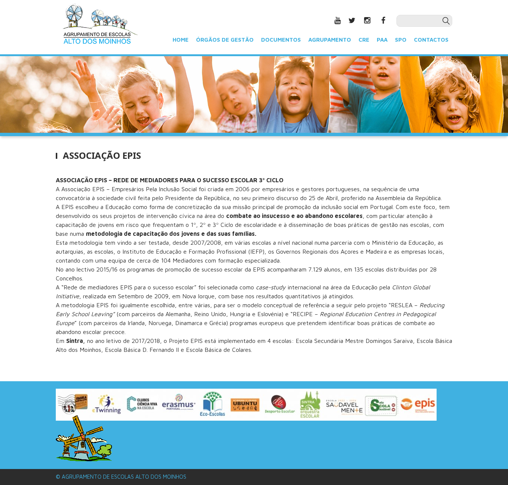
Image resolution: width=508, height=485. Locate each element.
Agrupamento (329, 39)
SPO (400, 39)
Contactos (431, 39)
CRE (364, 39)
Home (181, 39)
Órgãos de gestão (225, 39)
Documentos (281, 39)
